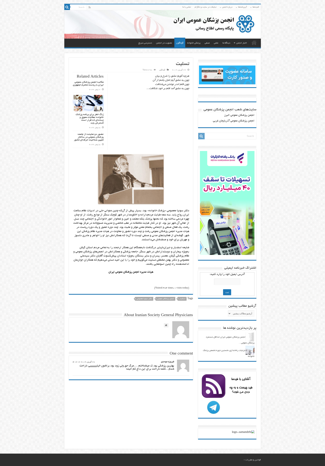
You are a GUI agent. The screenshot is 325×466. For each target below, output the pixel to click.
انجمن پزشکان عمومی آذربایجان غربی (233, 121)
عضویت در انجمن (164, 43)
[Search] (67, 7)
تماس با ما (186, 7)
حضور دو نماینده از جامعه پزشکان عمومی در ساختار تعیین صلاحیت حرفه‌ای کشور (89, 137)
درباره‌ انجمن (227, 7)
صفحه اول (254, 43)
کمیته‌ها (256, 7)
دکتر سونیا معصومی (144, 299)
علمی (216, 43)
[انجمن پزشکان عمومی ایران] (162, 24)
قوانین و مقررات (253, 460)
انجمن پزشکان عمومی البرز (239, 115)
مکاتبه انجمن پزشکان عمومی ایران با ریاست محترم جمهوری (88, 83)
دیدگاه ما (226, 43)
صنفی (207, 43)
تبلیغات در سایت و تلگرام (205, 7)
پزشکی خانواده (193, 43)
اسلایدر (182, 299)
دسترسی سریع (145, 43)
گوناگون (179, 43)
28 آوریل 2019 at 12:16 (84, 362)
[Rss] (89, 7)
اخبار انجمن (241, 43)
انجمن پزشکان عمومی (165, 299)
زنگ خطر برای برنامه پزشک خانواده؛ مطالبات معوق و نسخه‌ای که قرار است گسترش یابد (90, 118)
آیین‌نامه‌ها (242, 7)
